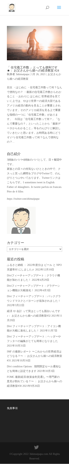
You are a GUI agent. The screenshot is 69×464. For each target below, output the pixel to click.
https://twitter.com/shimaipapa (23, 198)
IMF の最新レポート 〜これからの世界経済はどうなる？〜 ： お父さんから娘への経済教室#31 (34, 356)
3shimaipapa (22, 74)
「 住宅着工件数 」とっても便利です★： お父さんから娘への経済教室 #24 (33, 69)
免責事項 (12, 408)
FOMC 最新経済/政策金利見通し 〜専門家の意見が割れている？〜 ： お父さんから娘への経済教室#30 (34, 382)
